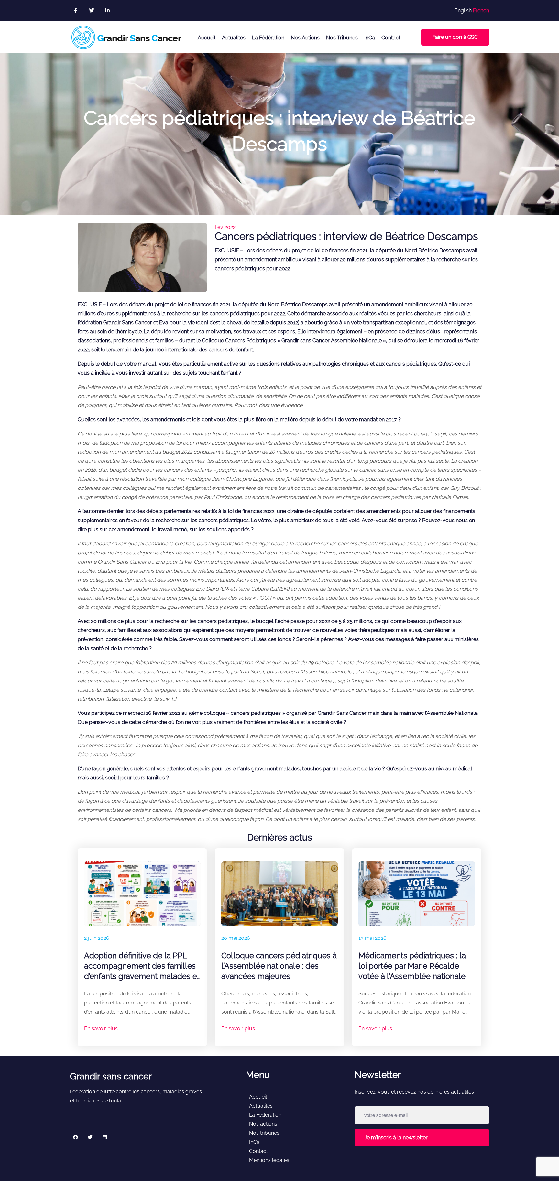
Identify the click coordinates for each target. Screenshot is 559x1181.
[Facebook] (75, 1137)
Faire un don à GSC (455, 37)
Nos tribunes (342, 38)
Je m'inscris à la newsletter (396, 1137)
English (463, 10)
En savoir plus (101, 1028)
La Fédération (268, 38)
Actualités (234, 38)
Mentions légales (269, 1160)
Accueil (206, 38)
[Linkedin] (104, 1137)
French (481, 10)
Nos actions (305, 38)
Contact (390, 38)
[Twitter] (90, 1137)
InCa (369, 38)
